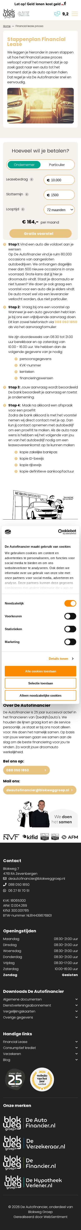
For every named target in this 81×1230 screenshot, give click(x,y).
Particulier (57, 164)
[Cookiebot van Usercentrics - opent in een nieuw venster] (58, 532)
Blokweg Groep (40, 1211)
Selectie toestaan (40, 683)
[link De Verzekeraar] (40, 1143)
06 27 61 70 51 (18, 890)
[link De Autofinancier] (40, 1123)
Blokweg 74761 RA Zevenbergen (20, 871)
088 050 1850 (66, 322)
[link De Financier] (40, 1163)
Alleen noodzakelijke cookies (40, 695)
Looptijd (21, 209)
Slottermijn (21, 194)
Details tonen (58, 658)
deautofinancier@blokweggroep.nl (37, 790)
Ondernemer (24, 164)
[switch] (70, 616)
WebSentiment (56, 1216)
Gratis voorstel (38, 233)
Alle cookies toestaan (40, 671)
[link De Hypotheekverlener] (40, 1182)
